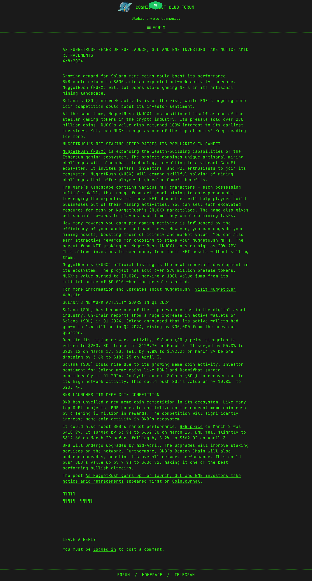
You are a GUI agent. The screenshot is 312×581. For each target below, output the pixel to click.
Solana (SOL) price (180, 340)
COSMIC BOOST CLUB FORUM (165, 7)
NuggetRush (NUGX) (130, 113)
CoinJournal (186, 481)
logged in (104, 549)
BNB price (191, 426)
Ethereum (73, 157)
